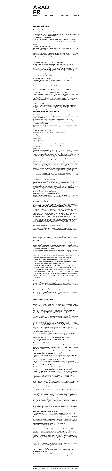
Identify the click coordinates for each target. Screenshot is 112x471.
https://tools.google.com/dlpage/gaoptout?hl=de (43, 445)
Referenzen (64, 16)
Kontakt (76, 16)
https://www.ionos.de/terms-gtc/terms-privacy (59, 92)
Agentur (36, 16)
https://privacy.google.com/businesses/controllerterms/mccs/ (55, 414)
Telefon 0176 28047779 (64, 468)
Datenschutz (76, 464)
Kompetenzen (49, 16)
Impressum (70, 464)
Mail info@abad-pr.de (74, 468)
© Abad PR (64, 464)
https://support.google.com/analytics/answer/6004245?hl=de (60, 449)
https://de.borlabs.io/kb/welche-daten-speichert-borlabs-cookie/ (48, 359)
